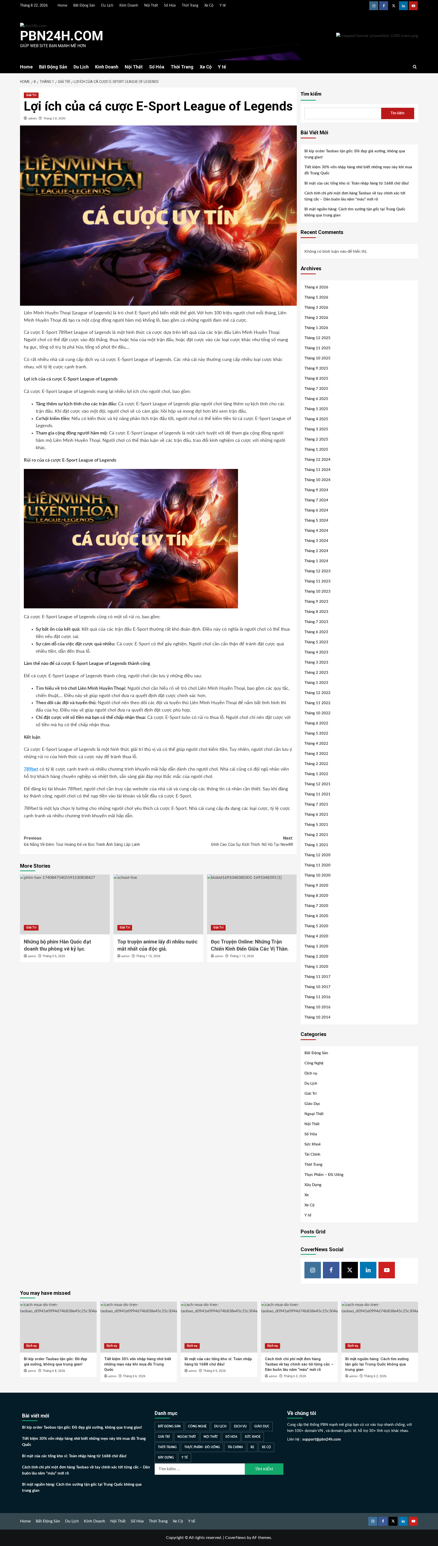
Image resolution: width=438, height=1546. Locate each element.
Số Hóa (170, 5)
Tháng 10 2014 (317, 1017)
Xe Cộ (208, 5)
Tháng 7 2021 (316, 804)
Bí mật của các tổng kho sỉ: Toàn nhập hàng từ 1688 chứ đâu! (356, 183)
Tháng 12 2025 (317, 338)
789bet (31, 769)
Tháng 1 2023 (316, 683)
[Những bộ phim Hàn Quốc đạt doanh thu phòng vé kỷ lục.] (65, 904)
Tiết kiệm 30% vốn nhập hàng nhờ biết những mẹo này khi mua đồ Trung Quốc (358, 170)
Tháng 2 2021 (316, 835)
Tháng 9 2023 (316, 602)
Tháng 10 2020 (317, 875)
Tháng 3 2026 (316, 308)
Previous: (82, 841)
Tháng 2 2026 (316, 318)
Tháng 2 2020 (316, 956)
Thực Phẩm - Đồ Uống (202, 1447)
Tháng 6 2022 (316, 723)
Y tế (223, 5)
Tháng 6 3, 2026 (295, 1376)
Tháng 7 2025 (316, 389)
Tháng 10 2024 (317, 480)
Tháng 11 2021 (317, 794)
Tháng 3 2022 (316, 754)
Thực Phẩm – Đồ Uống (323, 1175)
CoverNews (235, 1538)
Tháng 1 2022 (316, 774)
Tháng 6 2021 (316, 814)
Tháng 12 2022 (317, 693)
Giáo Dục (312, 1104)
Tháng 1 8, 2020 (54, 118)
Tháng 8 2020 (316, 896)
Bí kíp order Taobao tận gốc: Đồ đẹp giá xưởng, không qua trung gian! (354, 154)
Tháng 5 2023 (316, 642)
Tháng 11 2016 (317, 997)
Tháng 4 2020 (316, 936)
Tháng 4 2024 (316, 531)
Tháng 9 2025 (316, 368)
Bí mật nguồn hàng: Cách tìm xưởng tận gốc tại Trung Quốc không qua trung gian (354, 212)
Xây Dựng (312, 1185)
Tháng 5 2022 (316, 733)
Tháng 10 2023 (317, 591)
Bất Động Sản (84, 5)
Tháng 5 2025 (316, 409)
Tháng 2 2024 (316, 551)
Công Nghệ (313, 1063)
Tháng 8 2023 (316, 612)
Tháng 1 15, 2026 (148, 956)
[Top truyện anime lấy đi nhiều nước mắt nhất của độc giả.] (158, 904)
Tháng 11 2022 (317, 703)
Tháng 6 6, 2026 (134, 1376)
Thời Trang (190, 5)
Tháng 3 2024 (316, 541)
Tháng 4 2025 (316, 419)
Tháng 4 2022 (316, 743)
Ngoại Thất (314, 1114)
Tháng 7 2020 (316, 906)
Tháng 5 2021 (316, 825)
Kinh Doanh (128, 5)
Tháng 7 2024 (316, 500)
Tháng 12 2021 (317, 784)
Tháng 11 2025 (317, 348)
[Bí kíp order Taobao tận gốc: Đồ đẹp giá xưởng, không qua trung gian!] (58, 1327)
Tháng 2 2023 (316, 673)
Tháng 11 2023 (317, 581)
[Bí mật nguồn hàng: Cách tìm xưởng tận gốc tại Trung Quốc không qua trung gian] (379, 1327)
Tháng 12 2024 (317, 460)
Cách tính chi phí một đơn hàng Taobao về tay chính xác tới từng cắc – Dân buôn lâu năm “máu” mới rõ (354, 196)
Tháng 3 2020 (316, 946)
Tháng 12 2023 (317, 571)
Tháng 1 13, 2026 (242, 956)
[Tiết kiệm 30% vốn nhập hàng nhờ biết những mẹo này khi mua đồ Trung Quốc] (138, 1327)
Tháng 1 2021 (316, 845)
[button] (415, 66)
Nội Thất (151, 5)
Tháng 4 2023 (316, 652)
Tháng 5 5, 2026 (54, 956)
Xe (306, 1195)
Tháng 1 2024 (316, 561)
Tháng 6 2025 (316, 399)
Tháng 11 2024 (317, 470)
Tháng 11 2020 (317, 865)
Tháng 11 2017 (317, 977)
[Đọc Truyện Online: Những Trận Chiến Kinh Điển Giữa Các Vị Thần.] (252, 904)
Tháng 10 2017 (317, 987)
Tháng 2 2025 (316, 439)
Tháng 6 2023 (316, 632)
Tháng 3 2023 (316, 662)
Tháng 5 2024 (316, 520)
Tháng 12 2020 (317, 855)
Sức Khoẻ (312, 1144)
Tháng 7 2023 (316, 622)
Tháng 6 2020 (316, 916)
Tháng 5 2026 (316, 297)
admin (32, 118)
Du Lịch (107, 5)
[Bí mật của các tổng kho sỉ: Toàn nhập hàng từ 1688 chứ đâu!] (219, 1327)
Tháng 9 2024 (316, 490)
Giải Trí (31, 95)
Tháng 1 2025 (316, 449)
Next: (252, 841)
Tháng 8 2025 (316, 378)
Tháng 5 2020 (316, 926)
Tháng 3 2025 (316, 429)
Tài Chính (312, 1154)
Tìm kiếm (311, 94)
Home (62, 5)
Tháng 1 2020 (316, 967)
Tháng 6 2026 (316, 287)
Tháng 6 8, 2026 (54, 1371)
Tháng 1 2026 (316, 328)
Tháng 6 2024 (316, 510)
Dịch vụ (310, 1073)
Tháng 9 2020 (316, 885)
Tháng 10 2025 (317, 358)
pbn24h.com (61, 36)
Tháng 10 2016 (317, 1007)
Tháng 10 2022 (317, 713)
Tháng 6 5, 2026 (214, 1371)
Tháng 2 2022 (316, 764)
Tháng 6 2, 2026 (375, 1376)
